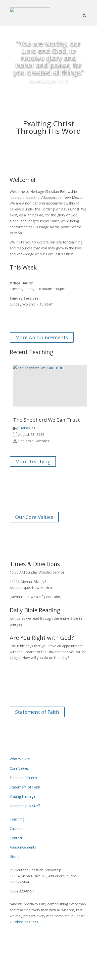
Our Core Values (34, 517)
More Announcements (41, 337)
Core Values (19, 768)
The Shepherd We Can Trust (46, 419)
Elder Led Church (23, 777)
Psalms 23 (26, 428)
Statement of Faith (37, 712)
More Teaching (32, 461)
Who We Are (20, 758)
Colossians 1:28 (25, 922)
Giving (14, 856)
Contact (16, 838)
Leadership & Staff (25, 805)
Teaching (17, 819)
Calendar (17, 828)
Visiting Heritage (23, 796)
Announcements (23, 847)
